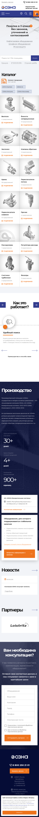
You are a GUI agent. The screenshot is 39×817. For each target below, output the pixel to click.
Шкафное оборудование (19, 44)
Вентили (5, 116)
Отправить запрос (16, 738)
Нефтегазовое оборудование (19, 41)
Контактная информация (13, 509)
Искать (35, 58)
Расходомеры (7, 245)
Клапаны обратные (29, 149)
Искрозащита (19, 47)
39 (8, 87)
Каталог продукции (15, 80)
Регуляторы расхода (29, 245)
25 (21, 87)
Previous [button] (3, 305)
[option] (19, 330)
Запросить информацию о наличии (15, 554)
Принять (19, 812)
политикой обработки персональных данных (20, 726)
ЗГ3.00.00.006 (16, 63)
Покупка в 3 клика (18, 26)
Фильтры (24, 275)
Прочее (24, 212)
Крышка (5, 63)
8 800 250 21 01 (32, 2)
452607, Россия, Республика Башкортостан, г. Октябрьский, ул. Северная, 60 (19, 781)
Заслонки (5, 149)
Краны (4, 179)
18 (8, 91)
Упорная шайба (30, 63)
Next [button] (36, 305)
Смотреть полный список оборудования (17, 544)
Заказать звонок (7, 2)
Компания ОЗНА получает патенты (17, 586)
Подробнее (8, 122)
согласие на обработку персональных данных (17, 730)
